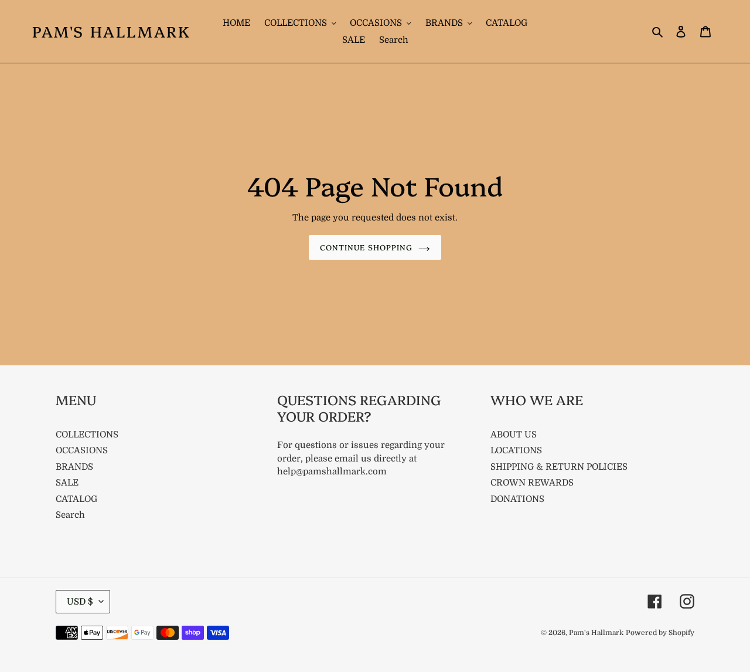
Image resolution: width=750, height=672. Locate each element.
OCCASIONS (82, 450)
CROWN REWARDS (532, 482)
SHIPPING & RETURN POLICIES (559, 466)
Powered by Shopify (660, 633)
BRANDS (74, 466)
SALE (67, 482)
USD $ (80, 601)
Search (70, 515)
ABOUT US (513, 434)
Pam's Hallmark (111, 31)
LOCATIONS (516, 450)
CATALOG (76, 499)
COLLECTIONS (87, 434)
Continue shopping (366, 247)
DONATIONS (517, 499)
